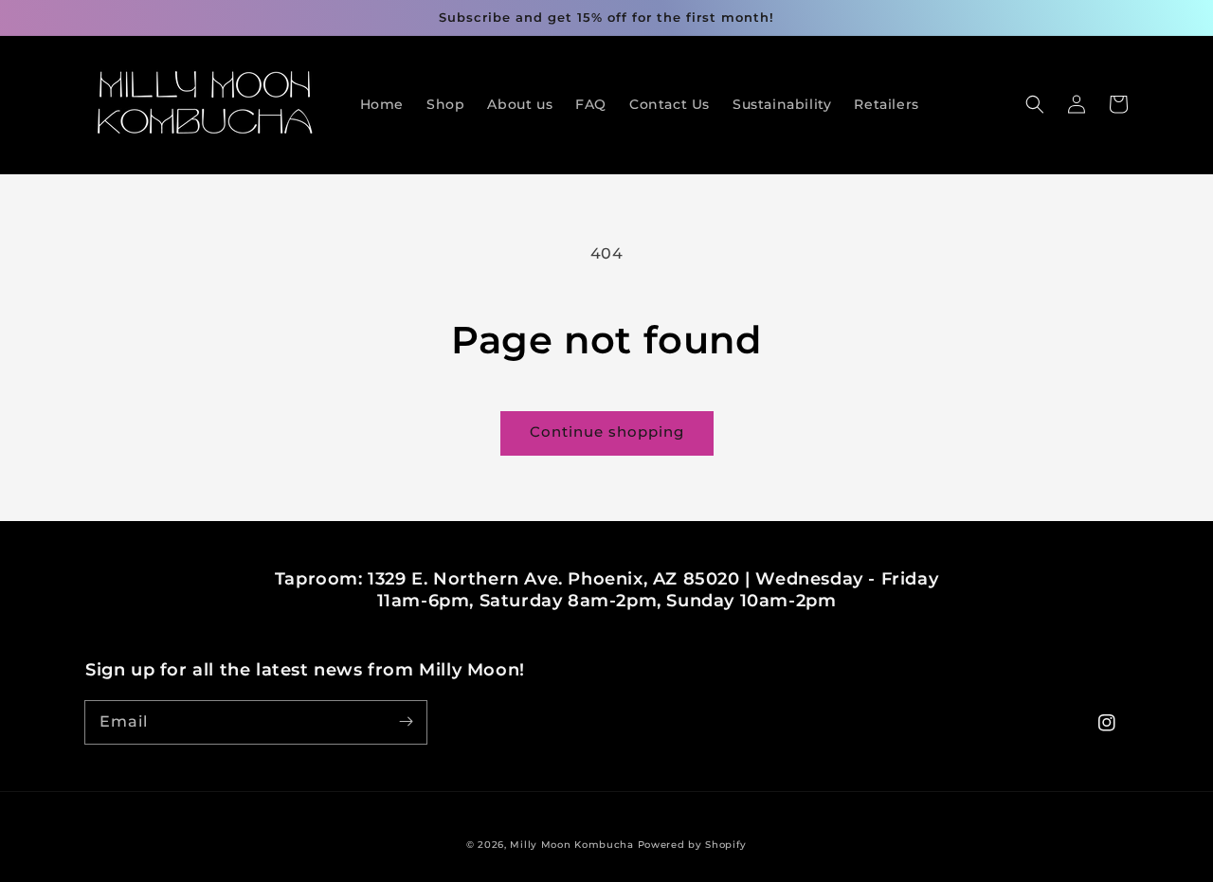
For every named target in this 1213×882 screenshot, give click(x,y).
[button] (1035, 104)
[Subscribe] (405, 722)
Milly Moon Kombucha (571, 844)
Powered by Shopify (693, 844)
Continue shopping (607, 432)
